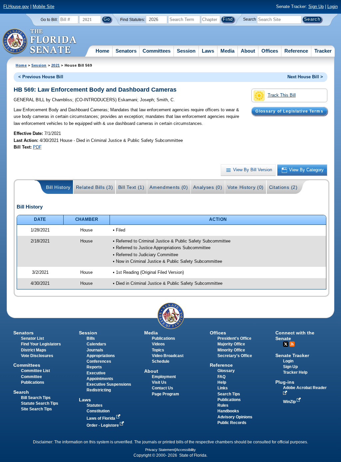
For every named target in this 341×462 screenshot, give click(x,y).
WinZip (290, 402)
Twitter (285, 344)
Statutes (95, 405)
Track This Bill (282, 95)
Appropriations (101, 356)
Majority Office (231, 344)
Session (186, 51)
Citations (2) (283, 187)
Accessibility (186, 450)
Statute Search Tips (39, 403)
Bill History (58, 187)
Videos (158, 344)
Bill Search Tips (36, 398)
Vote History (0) (245, 187)
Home (102, 51)
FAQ (221, 377)
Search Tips (228, 394)
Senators (126, 51)
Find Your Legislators (41, 344)
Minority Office (231, 350)
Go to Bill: (49, 20)
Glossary (226, 371)
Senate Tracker (292, 355)
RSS (292, 344)
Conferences (99, 361)
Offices (269, 51)
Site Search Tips (36, 409)
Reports (94, 367)
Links (222, 388)
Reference (296, 51)
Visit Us (159, 382)
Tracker (323, 51)
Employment (164, 377)
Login (332, 6)
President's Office (234, 338)
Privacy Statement (160, 450)
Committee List (35, 371)
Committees (156, 51)
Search (249, 19)
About (248, 51)
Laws (208, 51)
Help (221, 382)
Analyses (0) (207, 187)
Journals (95, 350)
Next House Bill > (305, 76)
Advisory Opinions (234, 417)
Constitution (98, 411)
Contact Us (162, 388)
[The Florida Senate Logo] (39, 42)
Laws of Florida (101, 418)
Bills (91, 338)
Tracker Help (295, 372)
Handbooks (228, 411)
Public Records (231, 423)
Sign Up (316, 6)
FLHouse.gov (16, 6)
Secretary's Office (234, 356)
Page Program (165, 394)
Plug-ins (284, 382)
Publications (163, 338)
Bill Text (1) (131, 187)
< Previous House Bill (40, 76)
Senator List (32, 338)
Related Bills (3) (94, 187)
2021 (55, 65)
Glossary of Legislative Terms (289, 111)
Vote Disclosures (37, 356)
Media (227, 51)
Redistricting (99, 390)
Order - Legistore (103, 425)
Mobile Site (43, 6)
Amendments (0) (169, 187)
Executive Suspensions (109, 384)
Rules (222, 405)
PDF (37, 147)
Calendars (96, 344)
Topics (158, 350)
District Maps (33, 350)
